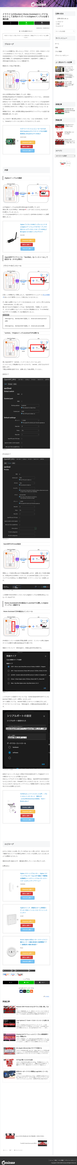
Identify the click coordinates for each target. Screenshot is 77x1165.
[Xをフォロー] (24, 991)
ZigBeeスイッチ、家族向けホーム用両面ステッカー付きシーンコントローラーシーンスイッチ (33, 910)
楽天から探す (26, 146)
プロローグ (60, 21)
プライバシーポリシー (62, 55)
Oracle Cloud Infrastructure (22, 970)
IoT (13, 970)
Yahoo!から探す (26, 150)
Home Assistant (7, 970)
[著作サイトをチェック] (21, 991)
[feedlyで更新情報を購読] (28, 991)
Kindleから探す (26, 807)
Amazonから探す (27, 142)
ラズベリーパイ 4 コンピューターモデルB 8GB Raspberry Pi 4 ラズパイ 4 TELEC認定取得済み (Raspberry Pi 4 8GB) (33, 131)
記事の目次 (60, 18)
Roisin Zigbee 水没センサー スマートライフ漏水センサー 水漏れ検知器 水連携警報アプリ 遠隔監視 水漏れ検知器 (33, 942)
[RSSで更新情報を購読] (31, 991)
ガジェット (32, 970)
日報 (56, 47)
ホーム (57, 43)
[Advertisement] (26, 1095)
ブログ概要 (58, 51)
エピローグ (60, 26)
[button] (42, 23)
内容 (58, 24)
